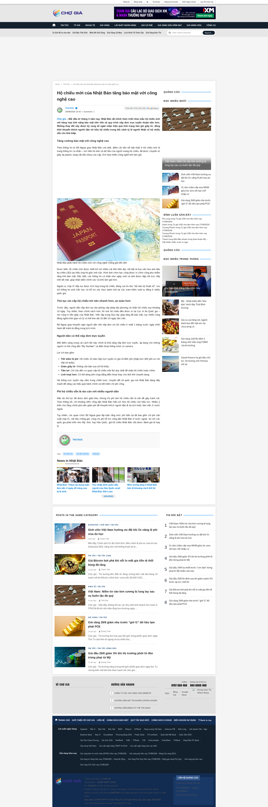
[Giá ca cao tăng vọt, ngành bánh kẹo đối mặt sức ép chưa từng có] (170, 326)
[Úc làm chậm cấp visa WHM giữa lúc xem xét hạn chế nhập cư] (170, 191)
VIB (143, 740)
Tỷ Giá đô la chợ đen (61, 33)
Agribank (83, 729)
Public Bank (139, 735)
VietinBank (166, 740)
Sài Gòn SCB (107, 740)
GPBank (137, 729)
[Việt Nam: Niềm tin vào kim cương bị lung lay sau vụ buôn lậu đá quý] (186, 119)
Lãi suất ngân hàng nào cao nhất (143, 746)
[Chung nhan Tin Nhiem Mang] (203, 691)
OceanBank (108, 735)
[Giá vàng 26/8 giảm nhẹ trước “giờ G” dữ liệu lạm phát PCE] (170, 203)
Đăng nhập (138, 2)
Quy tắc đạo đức (140, 720)
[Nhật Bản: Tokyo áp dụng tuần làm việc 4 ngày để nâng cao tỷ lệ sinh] (73, 475)
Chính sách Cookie (161, 720)
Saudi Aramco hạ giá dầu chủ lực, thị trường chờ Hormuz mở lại (195, 360)
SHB (128, 740)
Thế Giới (66, 84)
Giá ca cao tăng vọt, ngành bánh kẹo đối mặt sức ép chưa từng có (194, 323)
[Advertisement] (134, 57)
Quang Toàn (106, 631)
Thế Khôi (77, 439)
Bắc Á (92, 729)
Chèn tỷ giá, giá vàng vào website (132, 693)
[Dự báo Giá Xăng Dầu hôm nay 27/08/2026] (186, 281)
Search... (209, 33)
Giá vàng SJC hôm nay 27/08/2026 (94, 765)
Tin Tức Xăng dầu (107, 648)
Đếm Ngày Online (189, 2)
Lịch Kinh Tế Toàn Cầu (134, 33)
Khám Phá (93, 525)
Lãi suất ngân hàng (125, 25)
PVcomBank (152, 735)
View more (108, 496)
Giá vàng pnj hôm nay (193, 759)
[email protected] (111, 786)
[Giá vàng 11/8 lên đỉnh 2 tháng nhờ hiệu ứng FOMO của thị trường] (170, 345)
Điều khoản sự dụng (185, 720)
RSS (167, 693)
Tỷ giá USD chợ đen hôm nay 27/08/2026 (191, 224)
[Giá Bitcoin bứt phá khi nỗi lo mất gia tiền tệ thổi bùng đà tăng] (70, 566)
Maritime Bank (86, 735)
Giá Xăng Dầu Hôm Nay (170, 25)
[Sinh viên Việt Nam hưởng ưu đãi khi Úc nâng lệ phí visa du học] (170, 178)
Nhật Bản (96, 454)
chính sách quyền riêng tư (149, 793)
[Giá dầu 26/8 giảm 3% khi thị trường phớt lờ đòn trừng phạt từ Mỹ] (70, 659)
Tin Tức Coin (104, 556)
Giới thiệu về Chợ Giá (83, 720)
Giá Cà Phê (147, 25)
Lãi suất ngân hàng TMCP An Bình (113, 746)
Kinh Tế (92, 587)
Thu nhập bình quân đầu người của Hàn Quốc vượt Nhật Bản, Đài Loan (106, 488)
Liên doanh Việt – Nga (198, 729)
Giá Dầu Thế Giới (80, 33)
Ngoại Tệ (90, 25)
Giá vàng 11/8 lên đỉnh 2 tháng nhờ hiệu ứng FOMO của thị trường (194, 342)
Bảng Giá (175, 693)
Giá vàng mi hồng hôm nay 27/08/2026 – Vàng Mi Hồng (102, 759)
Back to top (205, 720)
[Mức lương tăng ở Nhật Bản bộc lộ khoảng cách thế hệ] (143, 475)
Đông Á (128, 729)
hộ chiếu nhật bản (83, 454)
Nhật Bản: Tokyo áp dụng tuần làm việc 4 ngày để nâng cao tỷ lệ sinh (73, 488)
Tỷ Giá (77, 25)
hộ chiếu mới (68, 454)
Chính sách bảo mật (118, 720)
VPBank (177, 740)
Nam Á (97, 735)
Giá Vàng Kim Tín (153, 33)
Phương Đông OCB (124, 735)
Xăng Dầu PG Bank (191, 740)
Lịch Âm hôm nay (206, 2)
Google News (185, 693)
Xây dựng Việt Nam (88, 746)
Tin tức (65, 25)
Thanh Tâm (104, 539)
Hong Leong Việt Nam (153, 729)
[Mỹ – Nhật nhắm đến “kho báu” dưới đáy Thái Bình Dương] (170, 307)
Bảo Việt (111, 729)
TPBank (136, 740)
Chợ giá (61, 119)
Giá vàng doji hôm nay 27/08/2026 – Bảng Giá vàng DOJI (152, 754)
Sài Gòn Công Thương (89, 740)
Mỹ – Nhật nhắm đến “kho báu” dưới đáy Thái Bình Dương (193, 304)
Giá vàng (105, 25)
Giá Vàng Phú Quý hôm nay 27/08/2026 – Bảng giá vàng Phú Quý (155, 759)
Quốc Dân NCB (185, 735)
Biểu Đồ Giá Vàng (97, 33)
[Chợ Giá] (67, 13)
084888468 (92, 786)
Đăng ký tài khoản (171, 2)
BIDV (120, 729)
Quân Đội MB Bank (168, 735)
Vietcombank (153, 740)
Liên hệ (101, 720)
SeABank (119, 740)
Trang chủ (64, 720)
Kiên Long (182, 729)
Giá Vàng (93, 617)
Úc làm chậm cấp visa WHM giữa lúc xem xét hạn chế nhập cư (195, 190)
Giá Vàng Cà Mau (114, 33)
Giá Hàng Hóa (194, 25)
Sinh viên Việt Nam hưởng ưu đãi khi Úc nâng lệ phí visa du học (196, 177)
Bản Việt (101, 729)
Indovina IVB (170, 729)
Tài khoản (156, 2)
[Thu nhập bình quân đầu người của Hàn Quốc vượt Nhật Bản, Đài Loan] (108, 475)
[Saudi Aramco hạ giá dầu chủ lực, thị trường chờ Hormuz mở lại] (170, 364)
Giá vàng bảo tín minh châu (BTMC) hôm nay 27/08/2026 (103, 754)
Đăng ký (126, 2)
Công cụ (211, 25)
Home (57, 84)
